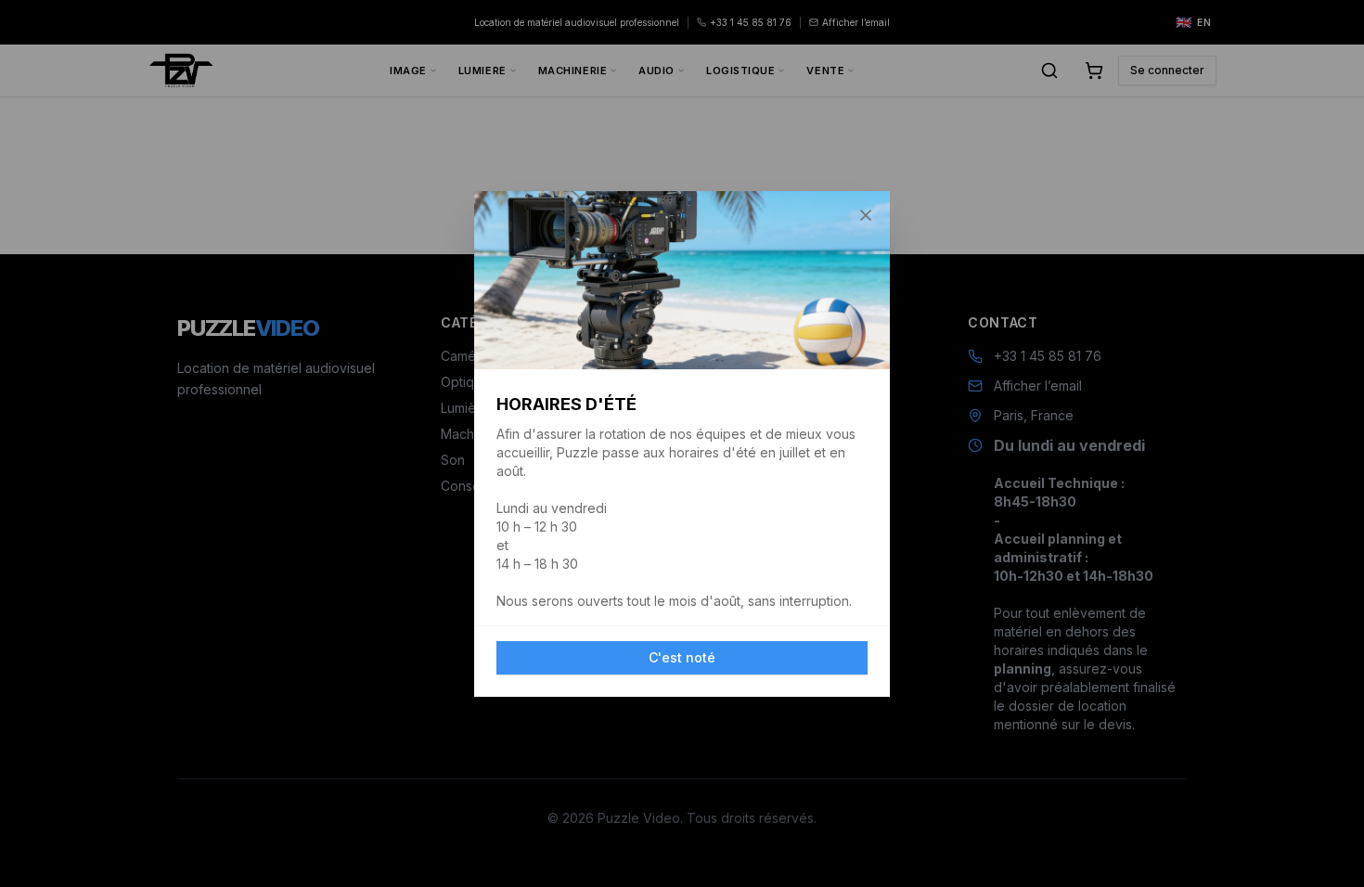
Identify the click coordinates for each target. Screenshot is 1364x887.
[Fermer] (866, 215)
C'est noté (682, 657)
